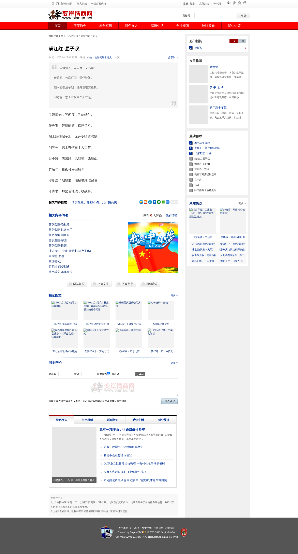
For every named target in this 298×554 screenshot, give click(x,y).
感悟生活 (157, 25)
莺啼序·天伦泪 (202, 164)
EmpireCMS (136, 532)
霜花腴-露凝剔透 (59, 266)
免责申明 (147, 527)
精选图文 (55, 295)
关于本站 (123, 527)
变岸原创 (79, 25)
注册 (185, 3)
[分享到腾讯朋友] (163, 201)
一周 (241, 41)
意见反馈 (204, 3)
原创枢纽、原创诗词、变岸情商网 (94, 202)
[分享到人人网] (154, 201)
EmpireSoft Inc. (168, 532)
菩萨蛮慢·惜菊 (58, 245)
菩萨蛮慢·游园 (58, 240)
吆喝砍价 (208, 25)
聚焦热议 (234, 25)
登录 (192, 3)
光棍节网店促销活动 (205, 174)
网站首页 (79, 283)
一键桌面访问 (98, 3)
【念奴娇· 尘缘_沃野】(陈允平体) (70, 250)
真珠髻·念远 (56, 256)
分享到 (171, 57)
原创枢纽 (105, 25)
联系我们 (170, 527)
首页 (57, 25)
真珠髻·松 (55, 261)
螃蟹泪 (214, 67)
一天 (233, 41)
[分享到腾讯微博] (150, 201)
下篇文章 (127, 283)
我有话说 (171, 215)
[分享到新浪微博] (145, 201)
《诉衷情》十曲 (202, 153)
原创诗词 (85, 35)
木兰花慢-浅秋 (202, 142)
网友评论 (55, 362)
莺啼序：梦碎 (201, 169)
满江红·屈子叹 (202, 158)
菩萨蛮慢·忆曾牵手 (60, 229)
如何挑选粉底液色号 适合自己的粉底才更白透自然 (135, 480)
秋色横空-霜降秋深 (60, 271)
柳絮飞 (198, 47)
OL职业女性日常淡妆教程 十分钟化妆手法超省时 (134, 463)
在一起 (198, 179)
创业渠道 (182, 25)
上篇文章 (103, 283)
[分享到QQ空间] (141, 201)
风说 (196, 185)
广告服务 (135, 527)
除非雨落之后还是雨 (205, 190)
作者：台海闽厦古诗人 (99, 57)
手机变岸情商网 (64, 3)
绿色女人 (131, 25)
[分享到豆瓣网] (159, 201)
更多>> (174, 295)
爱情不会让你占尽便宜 (118, 455)
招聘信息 (158, 527)
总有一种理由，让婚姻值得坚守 (122, 429)
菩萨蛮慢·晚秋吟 (59, 224)
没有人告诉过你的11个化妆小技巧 (125, 471)
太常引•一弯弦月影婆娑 (207, 148)
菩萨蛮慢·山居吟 (59, 235)
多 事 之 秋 (216, 87)
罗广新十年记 (218, 107)
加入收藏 (82, 3)
